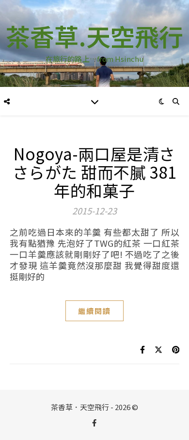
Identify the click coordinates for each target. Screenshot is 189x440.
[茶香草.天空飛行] (94, 43)
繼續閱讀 (94, 311)
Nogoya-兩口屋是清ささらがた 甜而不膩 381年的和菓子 (95, 172)
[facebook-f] (94, 422)
